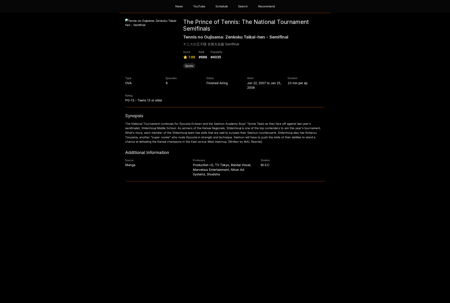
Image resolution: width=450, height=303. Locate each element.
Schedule (221, 6)
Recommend (266, 6)
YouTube (199, 6)
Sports (189, 65)
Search (243, 6)
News (179, 6)
